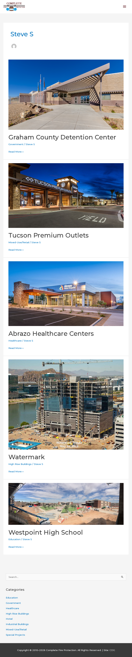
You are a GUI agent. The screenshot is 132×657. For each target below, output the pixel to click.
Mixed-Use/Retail (18, 242)
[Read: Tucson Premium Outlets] (65, 195)
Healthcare (15, 340)
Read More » (16, 151)
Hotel (9, 618)
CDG (112, 650)
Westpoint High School (45, 532)
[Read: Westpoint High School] (65, 503)
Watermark (26, 457)
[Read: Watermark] (65, 404)
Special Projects (15, 634)
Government (15, 144)
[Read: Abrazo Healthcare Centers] (65, 293)
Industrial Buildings (17, 624)
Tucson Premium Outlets (48, 235)
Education (14, 539)
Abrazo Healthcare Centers (51, 333)
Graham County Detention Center (62, 137)
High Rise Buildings (20, 464)
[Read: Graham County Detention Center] (65, 94)
